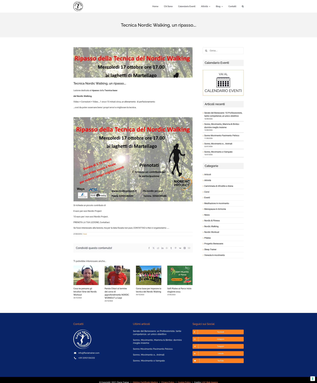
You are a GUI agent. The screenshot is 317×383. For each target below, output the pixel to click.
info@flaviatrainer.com (88, 353)
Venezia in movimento (214, 255)
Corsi (85, 234)
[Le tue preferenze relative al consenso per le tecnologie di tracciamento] (312, 378)
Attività (207, 180)
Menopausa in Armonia (215, 209)
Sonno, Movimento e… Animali (218, 143)
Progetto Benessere (213, 243)
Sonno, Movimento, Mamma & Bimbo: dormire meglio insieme (221, 126)
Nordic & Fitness (212, 220)
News (207, 214)
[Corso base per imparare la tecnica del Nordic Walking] (148, 275)
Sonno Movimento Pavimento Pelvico (221, 135)
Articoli (207, 174)
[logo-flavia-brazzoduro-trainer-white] (82, 330)
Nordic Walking (211, 226)
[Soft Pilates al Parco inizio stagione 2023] (180, 275)
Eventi (207, 197)
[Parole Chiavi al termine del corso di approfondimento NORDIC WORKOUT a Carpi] (117, 275)
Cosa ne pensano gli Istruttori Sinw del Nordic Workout (85, 291)
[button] (243, 6)
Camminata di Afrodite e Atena (218, 186)
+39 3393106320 (86, 357)
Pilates (207, 237)
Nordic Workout (211, 232)
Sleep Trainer (210, 249)
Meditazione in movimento (216, 203)
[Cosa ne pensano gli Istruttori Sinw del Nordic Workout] (86, 275)
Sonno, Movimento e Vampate (218, 151)
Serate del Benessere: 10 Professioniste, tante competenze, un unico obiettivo (223, 114)
